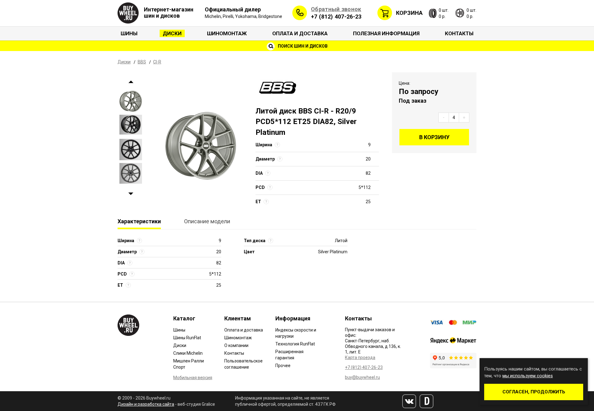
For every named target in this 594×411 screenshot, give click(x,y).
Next (130, 194)
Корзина (409, 13)
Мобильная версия (192, 377)
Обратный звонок (336, 9)
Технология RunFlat (295, 343)
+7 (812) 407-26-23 (336, 16)
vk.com (409, 401)
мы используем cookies (527, 376)
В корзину (434, 137)
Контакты (459, 33)
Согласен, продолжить (533, 392)
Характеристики (139, 221)
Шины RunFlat (187, 337)
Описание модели (207, 221)
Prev (130, 82)
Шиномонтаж (227, 33)
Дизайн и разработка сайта (146, 404)
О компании (236, 345)
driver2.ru (426, 401)
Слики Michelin (188, 353)
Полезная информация (386, 33)
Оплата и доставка (300, 33)
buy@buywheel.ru (362, 377)
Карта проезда (360, 357)
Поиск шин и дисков (302, 46)
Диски (172, 33)
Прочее (283, 365)
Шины (129, 33)
